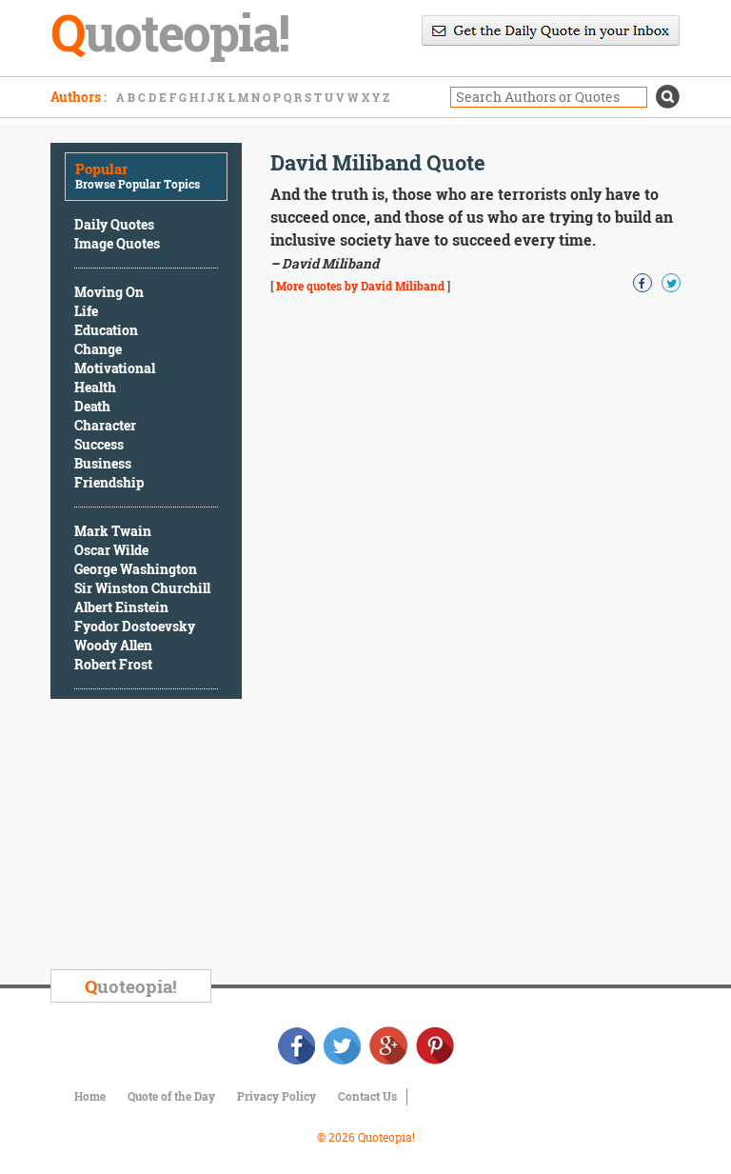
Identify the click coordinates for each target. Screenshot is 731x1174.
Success (99, 444)
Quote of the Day (171, 1096)
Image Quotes (117, 243)
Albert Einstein (121, 607)
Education (106, 330)
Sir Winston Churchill (142, 588)
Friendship (109, 482)
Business (102, 463)
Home (90, 1096)
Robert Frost (113, 664)
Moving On (109, 292)
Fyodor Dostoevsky (134, 626)
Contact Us (367, 1096)
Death (92, 406)
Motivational (114, 368)
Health (95, 387)
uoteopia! (131, 986)
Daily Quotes (114, 224)
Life (86, 311)
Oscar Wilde (111, 550)
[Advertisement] (193, 837)
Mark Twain (112, 531)
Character (105, 425)
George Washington (135, 569)
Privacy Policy (276, 1096)
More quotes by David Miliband (360, 285)
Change (98, 349)
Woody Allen (113, 645)
